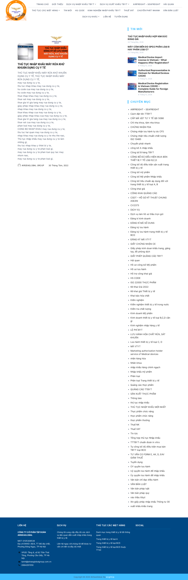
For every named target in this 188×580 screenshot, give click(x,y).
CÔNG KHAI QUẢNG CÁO (143, 193)
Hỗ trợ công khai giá (141, 273)
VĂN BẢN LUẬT (138, 484)
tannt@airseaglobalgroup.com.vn (36, 561)
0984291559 (27, 565)
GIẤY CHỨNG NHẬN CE (143, 243)
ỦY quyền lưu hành (140, 466)
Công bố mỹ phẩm (140, 172)
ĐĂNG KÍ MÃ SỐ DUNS (142, 223)
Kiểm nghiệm (137, 300)
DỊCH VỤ (135, 209)
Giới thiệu (57, 4)
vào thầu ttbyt (137, 497)
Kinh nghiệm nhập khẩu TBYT (104, 10)
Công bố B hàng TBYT (142, 152)
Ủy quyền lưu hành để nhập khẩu (147, 475)
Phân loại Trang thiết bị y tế (144, 380)
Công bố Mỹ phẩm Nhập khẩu (146, 176)
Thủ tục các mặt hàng (45, 10)
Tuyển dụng (121, 16)
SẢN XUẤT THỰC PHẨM (143, 393)
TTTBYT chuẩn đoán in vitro (145, 442)
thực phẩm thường (140, 420)
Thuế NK (134, 424)
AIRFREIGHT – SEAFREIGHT (146, 4)
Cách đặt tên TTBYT (141, 113)
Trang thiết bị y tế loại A (107, 539)
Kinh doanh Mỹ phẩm (141, 313)
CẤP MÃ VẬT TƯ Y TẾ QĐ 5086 (147, 118)
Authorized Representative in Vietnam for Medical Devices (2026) (154, 73)
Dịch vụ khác (89, 16)
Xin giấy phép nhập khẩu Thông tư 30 (150, 501)
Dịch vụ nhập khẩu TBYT (80, 4)
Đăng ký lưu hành (139, 227)
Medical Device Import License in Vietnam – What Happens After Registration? (153, 60)
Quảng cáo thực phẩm (142, 385)
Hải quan (135, 260)
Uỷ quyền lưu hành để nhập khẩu (147, 471)
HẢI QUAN (169, 4)
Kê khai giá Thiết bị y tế (142, 291)
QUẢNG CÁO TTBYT (141, 389)
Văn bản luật (170, 10)
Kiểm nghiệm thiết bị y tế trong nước (149, 304)
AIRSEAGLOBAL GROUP (33, 165)
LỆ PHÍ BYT (136, 329)
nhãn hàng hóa (138, 358)
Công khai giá (137, 188)
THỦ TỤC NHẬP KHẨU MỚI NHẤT (148, 407)
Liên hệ (107, 16)
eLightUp (110, 577)
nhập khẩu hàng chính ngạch (145, 367)
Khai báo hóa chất (139, 295)
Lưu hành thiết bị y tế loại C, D (146, 342)
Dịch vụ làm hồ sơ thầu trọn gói (146, 214)
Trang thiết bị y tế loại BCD (108, 543)
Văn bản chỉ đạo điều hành (144, 479)
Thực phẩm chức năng (142, 411)
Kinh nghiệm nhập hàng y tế (145, 325)
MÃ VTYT (135, 346)
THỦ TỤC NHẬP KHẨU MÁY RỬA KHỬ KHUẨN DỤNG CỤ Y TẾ (41, 66)
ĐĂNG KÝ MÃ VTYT (140, 239)
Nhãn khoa (136, 363)
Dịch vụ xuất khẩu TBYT (113, 4)
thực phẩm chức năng (141, 415)
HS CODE (79, 10)
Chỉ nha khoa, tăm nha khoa (145, 122)
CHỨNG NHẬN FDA (140, 127)
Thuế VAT (129, 10)
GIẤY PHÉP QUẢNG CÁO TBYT (146, 256)
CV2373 (134, 205)
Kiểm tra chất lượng (140, 308)
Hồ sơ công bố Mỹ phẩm (143, 264)
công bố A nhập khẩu (141, 148)
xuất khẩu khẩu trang (141, 506)
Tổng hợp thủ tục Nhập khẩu (145, 437)
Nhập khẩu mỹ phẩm (141, 371)
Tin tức (134, 433)
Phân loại (135, 376)
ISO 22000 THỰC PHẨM (143, 282)
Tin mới (68, 10)
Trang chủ (42, 4)
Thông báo (136, 398)
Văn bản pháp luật (139, 488)
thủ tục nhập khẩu (139, 402)
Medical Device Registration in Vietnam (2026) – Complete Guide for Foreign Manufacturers (153, 87)
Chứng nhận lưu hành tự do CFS (147, 131)
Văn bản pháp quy (139, 493)
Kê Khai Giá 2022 (139, 286)
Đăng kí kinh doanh (140, 218)
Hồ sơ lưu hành (138, 269)
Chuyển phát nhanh (148, 10)
